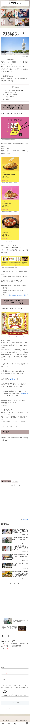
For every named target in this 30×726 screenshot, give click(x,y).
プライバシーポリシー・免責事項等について (15, 720)
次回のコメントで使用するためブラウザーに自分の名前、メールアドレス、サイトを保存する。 (14, 688)
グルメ (4, 481)
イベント (16, 481)
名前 (3, 667)
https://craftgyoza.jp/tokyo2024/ (18, 295)
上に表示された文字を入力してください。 (14, 695)
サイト (3, 679)
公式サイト (24, 393)
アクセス (7, 99)
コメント (4, 648)
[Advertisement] (15, 501)
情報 (10, 481)
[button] (26, 415)
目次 (12, 87)
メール (4, 673)
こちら (12, 379)
